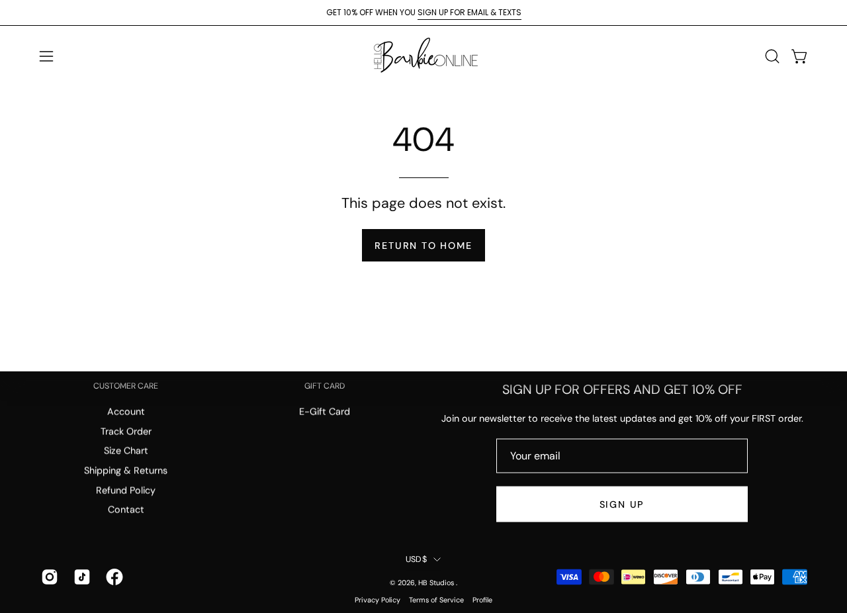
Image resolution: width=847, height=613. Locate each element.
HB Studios (437, 582)
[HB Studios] (423, 56)
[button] (772, 56)
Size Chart (126, 451)
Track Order (126, 432)
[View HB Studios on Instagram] (47, 577)
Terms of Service (436, 599)
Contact (126, 510)
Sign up (622, 504)
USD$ (416, 559)
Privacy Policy (377, 599)
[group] (423, 12)
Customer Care (125, 386)
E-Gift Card (324, 412)
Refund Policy (126, 490)
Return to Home (423, 246)
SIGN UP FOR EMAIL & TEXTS (469, 12)
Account (126, 412)
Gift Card (324, 386)
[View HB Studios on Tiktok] (79, 577)
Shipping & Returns (125, 471)
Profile (482, 599)
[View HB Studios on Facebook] (112, 577)
